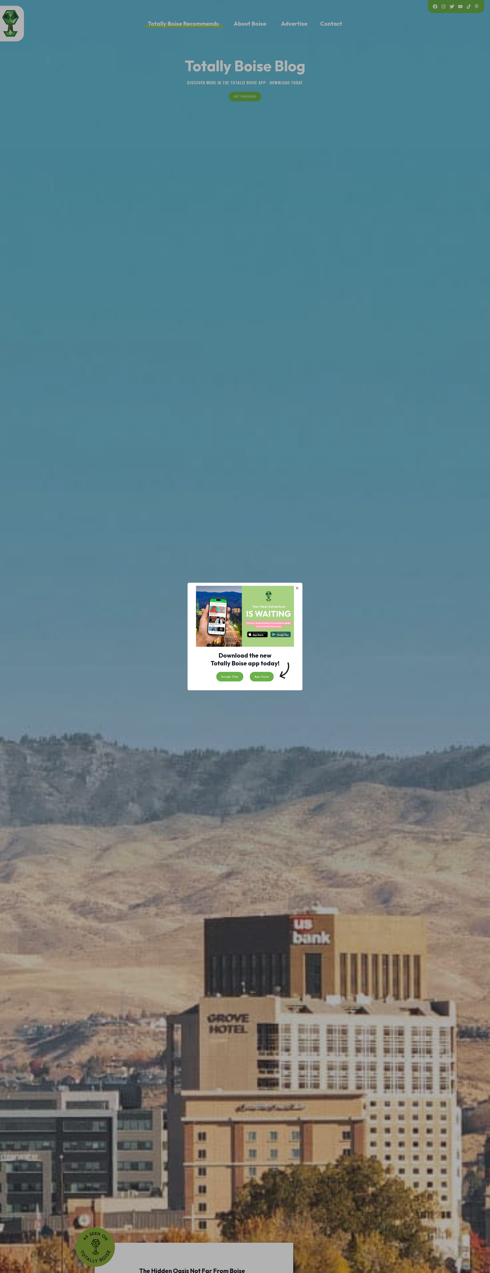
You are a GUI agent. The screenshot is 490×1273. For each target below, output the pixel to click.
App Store (262, 676)
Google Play (229, 676)
